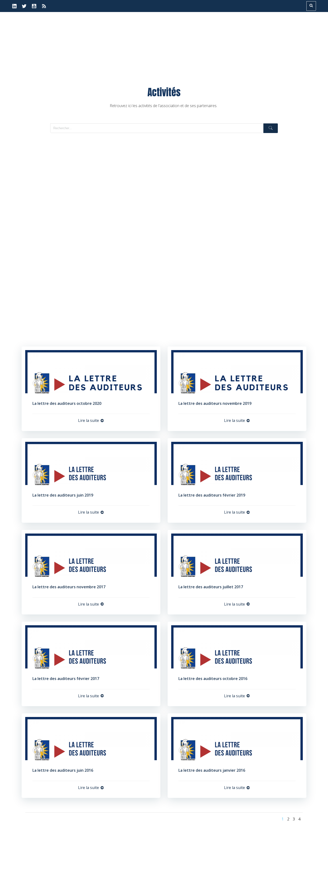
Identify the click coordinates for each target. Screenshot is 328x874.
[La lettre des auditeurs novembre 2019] (237, 371)
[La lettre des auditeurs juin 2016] (91, 738)
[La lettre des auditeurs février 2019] (237, 463)
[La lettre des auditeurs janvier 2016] (237, 738)
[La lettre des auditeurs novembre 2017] (91, 554)
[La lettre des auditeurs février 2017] (91, 646)
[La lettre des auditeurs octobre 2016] (237, 646)
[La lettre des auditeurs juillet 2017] (237, 554)
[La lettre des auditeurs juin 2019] (91, 463)
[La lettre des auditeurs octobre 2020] (91, 371)
